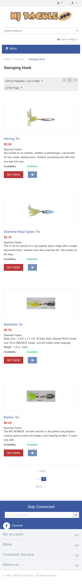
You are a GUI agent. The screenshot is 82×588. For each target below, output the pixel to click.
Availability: (10, 166)
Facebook (17, 525)
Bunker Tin (11, 417)
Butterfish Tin (13, 324)
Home (7, 59)
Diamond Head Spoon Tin (22, 232)
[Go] (76, 515)
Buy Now (13, 174)
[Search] (77, 31)
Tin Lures (19, 59)
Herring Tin (11, 139)
